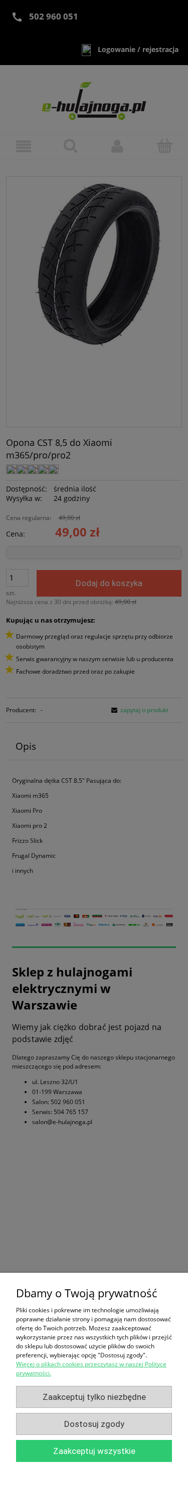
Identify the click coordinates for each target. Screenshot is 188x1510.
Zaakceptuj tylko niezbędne (94, 1397)
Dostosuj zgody (94, 1424)
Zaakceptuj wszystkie (94, 1451)
